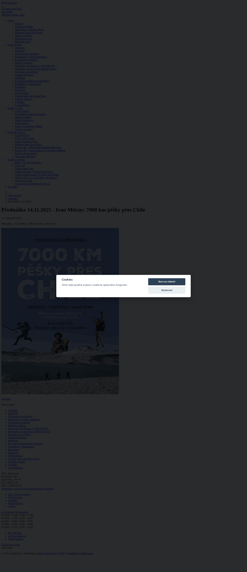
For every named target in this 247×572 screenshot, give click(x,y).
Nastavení (166, 290)
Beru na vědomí (166, 281)
